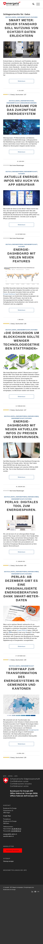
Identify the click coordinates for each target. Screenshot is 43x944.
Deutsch (8, 17)
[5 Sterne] (8, 94)
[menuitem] (32, 4)
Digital (14, 17)
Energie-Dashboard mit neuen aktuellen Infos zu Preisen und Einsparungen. (21, 429)
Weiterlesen (21, 81)
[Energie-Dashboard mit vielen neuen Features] (21, 276)
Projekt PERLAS (22, 630)
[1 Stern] (3, 94)
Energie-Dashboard (9, 294)
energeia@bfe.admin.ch (10, 834)
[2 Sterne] (5, 94)
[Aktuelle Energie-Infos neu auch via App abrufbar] (21, 198)
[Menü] (37, 4)
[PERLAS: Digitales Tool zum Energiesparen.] (21, 523)
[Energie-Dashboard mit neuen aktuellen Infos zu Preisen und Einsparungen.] (21, 450)
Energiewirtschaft (23, 17)
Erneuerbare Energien (28, 103)
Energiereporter (34, 730)
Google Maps (7, 816)
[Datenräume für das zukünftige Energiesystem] (21, 127)
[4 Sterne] (7, 94)
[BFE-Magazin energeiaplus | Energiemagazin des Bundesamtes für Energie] (17, 4)
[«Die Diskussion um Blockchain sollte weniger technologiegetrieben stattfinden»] (21, 361)
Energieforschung (27, 100)
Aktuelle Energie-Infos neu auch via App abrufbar (21, 180)
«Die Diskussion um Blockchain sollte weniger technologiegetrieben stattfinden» (21, 340)
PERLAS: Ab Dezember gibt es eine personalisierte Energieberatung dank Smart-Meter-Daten (22, 588)
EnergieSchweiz (33, 416)
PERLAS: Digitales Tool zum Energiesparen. (21, 505)
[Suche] (32, 4)
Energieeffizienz (17, 171)
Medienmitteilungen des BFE (15, 870)
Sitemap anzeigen (8, 861)
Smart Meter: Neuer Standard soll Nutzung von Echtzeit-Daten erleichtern (21, 28)
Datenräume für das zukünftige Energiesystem (21, 109)
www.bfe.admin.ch (8, 836)
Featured (34, 17)
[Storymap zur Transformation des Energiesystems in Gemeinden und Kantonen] (21, 705)
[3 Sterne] (6, 94)
